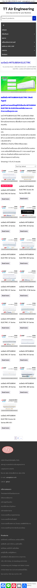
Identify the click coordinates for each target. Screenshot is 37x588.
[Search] (34, 18)
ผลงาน (4, 38)
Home (11, 67)
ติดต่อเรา (4, 54)
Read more (5, 199)
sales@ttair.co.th (11, 477)
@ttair (8, 482)
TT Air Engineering (18, 9)
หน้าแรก (4, 30)
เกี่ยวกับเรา (5, 34)
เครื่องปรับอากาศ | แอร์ (8, 42)
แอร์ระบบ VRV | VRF (8, 46)
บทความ (4, 50)
